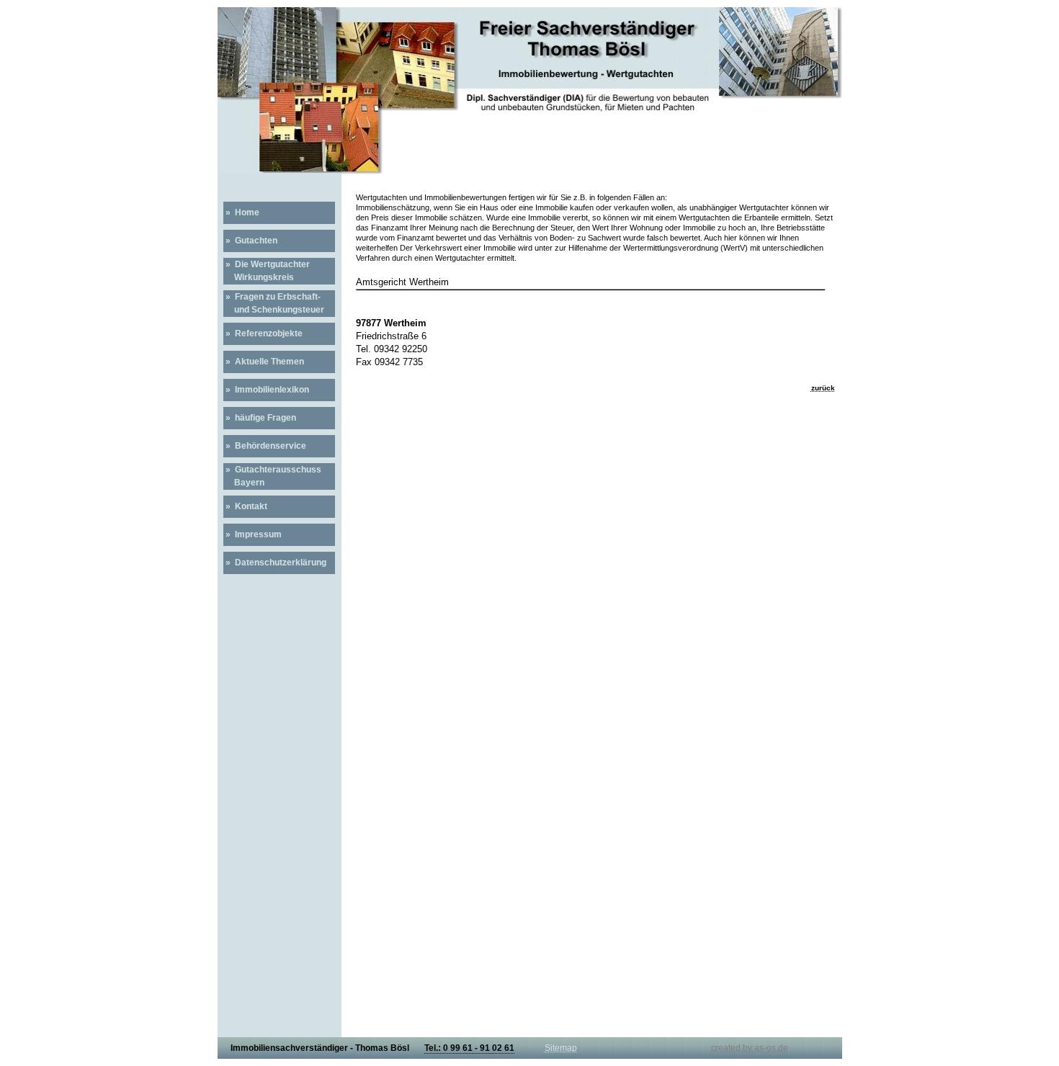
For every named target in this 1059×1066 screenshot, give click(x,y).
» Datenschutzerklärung (274, 562)
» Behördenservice (264, 446)
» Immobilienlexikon (266, 390)
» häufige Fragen (259, 418)
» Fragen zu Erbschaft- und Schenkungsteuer (273, 303)
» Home (241, 212)
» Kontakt (245, 506)
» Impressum (252, 534)
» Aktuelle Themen (263, 362)
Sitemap (561, 1048)
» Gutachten (250, 241)
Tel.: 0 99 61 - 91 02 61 (469, 1048)
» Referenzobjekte (263, 333)
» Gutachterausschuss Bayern (272, 476)
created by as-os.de (749, 1048)
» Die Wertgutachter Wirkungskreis (266, 270)
